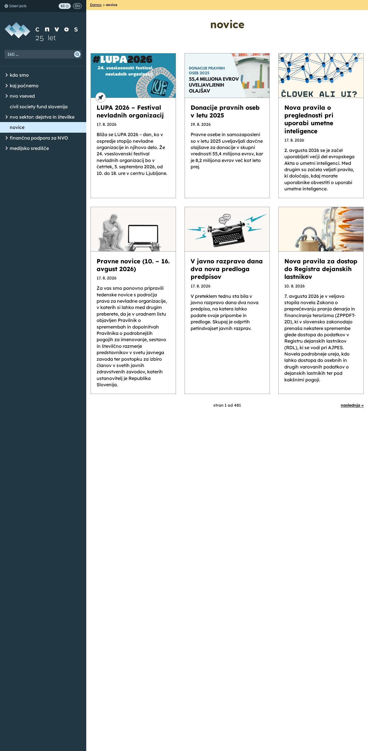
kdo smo (19, 75)
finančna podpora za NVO (39, 138)
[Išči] (77, 54)
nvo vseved (22, 96)
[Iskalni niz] (43, 54)
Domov (96, 5)
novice (17, 127)
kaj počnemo (24, 85)
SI (63, 6)
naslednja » (352, 405)
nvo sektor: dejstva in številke (42, 117)
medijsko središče (29, 148)
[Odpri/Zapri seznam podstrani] (7, 75)
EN (77, 6)
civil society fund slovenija (39, 106)
